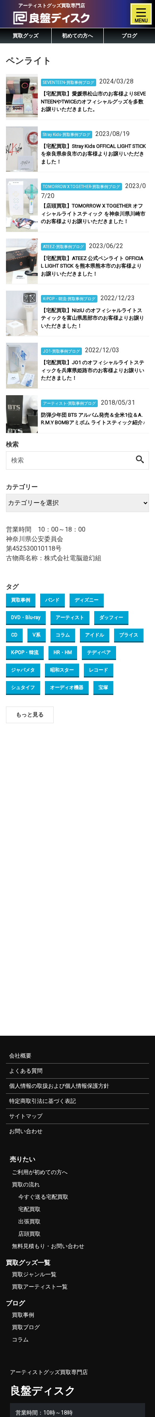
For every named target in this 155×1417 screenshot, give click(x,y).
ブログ (129, 36)
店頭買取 (29, 1234)
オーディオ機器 (66, 687)
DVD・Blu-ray (26, 617)
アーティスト (70, 617)
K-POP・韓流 (25, 652)
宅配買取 (29, 1209)
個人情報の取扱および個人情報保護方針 (59, 1086)
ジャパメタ (23, 670)
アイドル (94, 635)
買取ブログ (26, 1327)
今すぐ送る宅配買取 (43, 1197)
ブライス (128, 635)
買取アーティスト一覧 (40, 1286)
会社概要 (20, 1055)
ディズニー (87, 600)
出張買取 (29, 1221)
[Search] (140, 460)
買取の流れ (26, 1184)
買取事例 (20, 600)
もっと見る (30, 714)
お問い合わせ (26, 1131)
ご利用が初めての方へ (40, 1172)
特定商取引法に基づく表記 (42, 1101)
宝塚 (103, 687)
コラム (63, 635)
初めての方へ (77, 36)
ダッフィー (111, 617)
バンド (52, 600)
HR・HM (63, 652)
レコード (98, 670)
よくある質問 (26, 1071)
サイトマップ (26, 1116)
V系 (37, 635)
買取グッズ (26, 36)
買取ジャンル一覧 (34, 1274)
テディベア (99, 652)
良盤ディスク (43, 1390)
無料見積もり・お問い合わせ (48, 1246)
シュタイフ (23, 687)
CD (14, 635)
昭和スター (62, 670)
